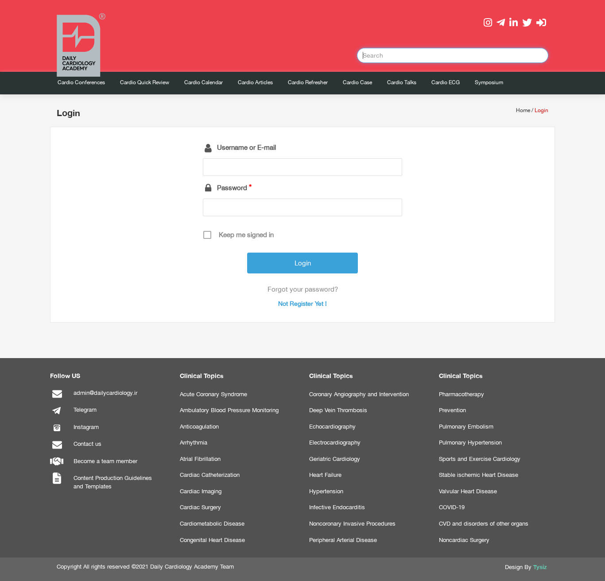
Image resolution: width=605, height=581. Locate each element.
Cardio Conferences (81, 82)
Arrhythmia (193, 442)
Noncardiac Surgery (464, 540)
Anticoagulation (199, 426)
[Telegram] (56, 415)
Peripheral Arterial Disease (343, 540)
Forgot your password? (303, 289)
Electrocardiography (335, 442)
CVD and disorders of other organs (483, 523)
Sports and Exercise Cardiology (479, 459)
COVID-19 (452, 507)
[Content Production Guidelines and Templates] (56, 483)
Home (523, 110)
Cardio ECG (445, 82)
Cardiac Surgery (200, 507)
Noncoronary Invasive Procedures (352, 523)
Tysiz (540, 566)
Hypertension (326, 491)
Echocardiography (332, 426)
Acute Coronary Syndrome (213, 394)
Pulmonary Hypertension (470, 442)
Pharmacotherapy (461, 394)
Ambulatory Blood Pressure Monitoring (229, 410)
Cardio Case (357, 82)
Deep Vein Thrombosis (338, 410)
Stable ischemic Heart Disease (478, 475)
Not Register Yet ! (302, 303)
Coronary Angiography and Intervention (359, 394)
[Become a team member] (56, 466)
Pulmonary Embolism (466, 426)
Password (232, 187)
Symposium (489, 82)
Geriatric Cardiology (334, 459)
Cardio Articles (255, 82)
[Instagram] (56, 432)
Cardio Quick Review (144, 82)
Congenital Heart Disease (212, 540)
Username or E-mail (246, 147)
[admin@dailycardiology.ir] (56, 398)
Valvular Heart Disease (468, 491)
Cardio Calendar (203, 82)
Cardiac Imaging (200, 491)
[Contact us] (56, 449)
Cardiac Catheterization (210, 475)
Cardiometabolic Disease (212, 523)
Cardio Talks (401, 82)
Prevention (452, 410)
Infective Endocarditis (337, 507)
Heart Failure (325, 475)
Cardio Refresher (308, 82)
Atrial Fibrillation (200, 459)
